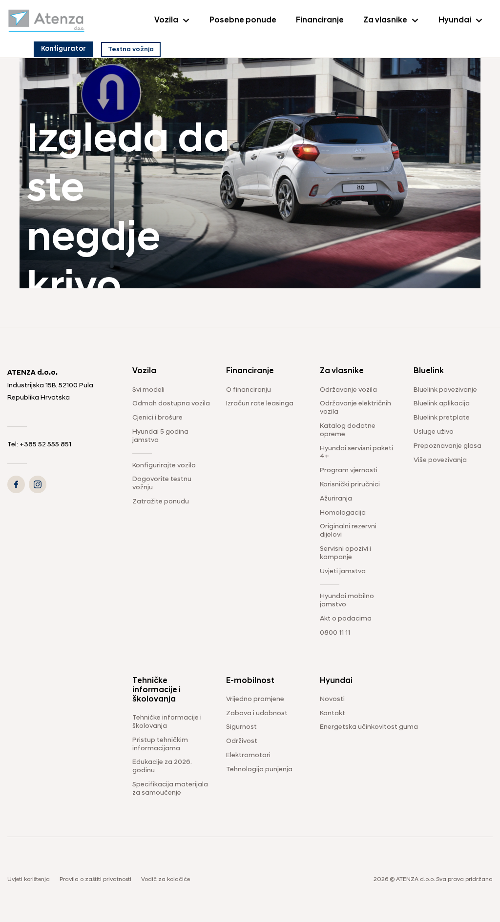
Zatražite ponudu (160, 501)
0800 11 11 (335, 633)
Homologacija (343, 513)
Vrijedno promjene (255, 699)
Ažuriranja (336, 498)
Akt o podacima (346, 618)
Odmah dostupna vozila (171, 403)
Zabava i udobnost (257, 713)
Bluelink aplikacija (442, 403)
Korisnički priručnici (350, 484)
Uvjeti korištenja (28, 879)
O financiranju (248, 390)
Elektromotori (248, 755)
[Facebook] (16, 484)
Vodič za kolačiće (165, 879)
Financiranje (320, 20)
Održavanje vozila (348, 390)
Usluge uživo (434, 432)
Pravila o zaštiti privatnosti (95, 879)
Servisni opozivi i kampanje (345, 553)
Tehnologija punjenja (259, 769)
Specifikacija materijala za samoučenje (170, 789)
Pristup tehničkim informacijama (160, 744)
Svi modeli (148, 390)
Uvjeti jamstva (343, 571)
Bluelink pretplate (442, 417)
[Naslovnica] (46, 20)
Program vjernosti (348, 470)
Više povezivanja (440, 460)
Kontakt (332, 713)
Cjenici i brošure (157, 417)
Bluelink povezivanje (445, 390)
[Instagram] (37, 484)
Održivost (241, 741)
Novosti (332, 699)
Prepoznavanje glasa (447, 446)
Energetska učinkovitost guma (369, 727)
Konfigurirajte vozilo (164, 465)
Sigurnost (241, 727)
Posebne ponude (242, 20)
